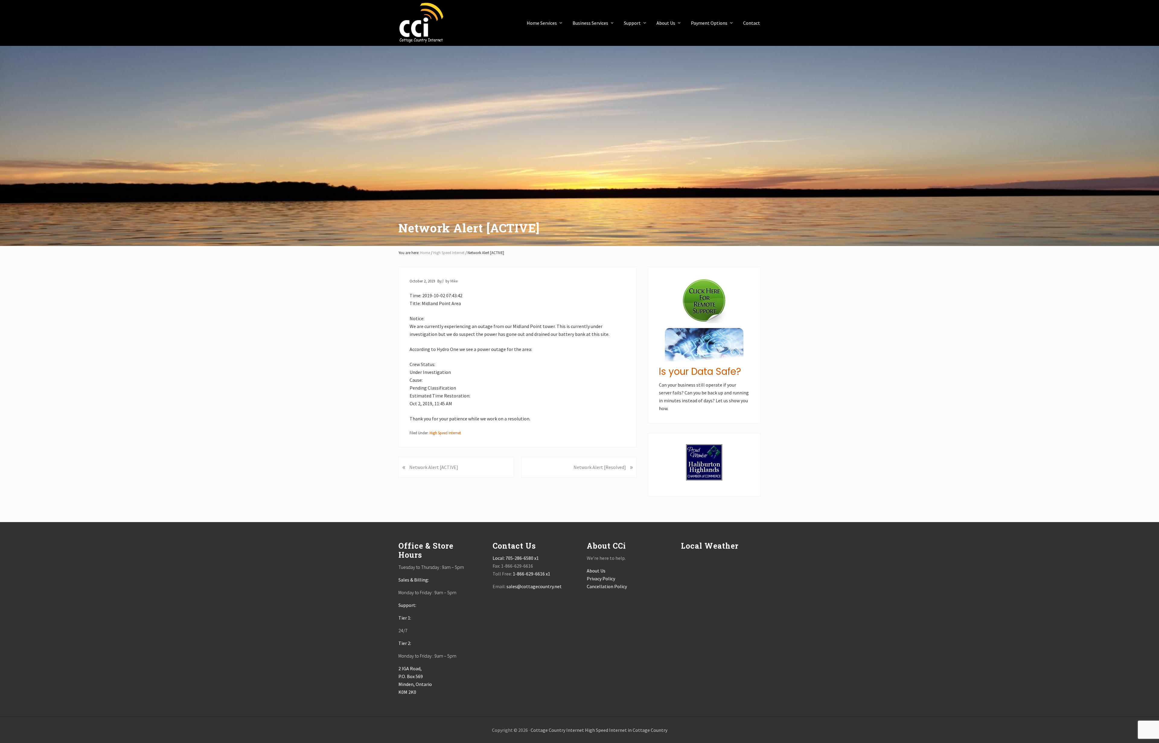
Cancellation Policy (607, 586)
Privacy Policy (601, 579)
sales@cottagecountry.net (534, 586)
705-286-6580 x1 (522, 558)
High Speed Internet (445, 432)
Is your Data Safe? (700, 371)
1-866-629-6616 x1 (531, 574)
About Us (596, 571)
